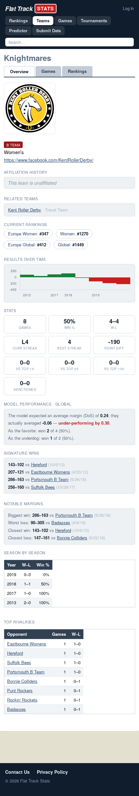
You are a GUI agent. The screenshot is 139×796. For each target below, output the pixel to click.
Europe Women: (28, 234)
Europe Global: (27, 244)
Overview (19, 71)
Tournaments (94, 20)
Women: (74, 234)
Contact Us (17, 772)
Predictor (18, 30)
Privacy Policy (52, 772)
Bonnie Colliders (72, 538)
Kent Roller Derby (24, 210)
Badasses (60, 522)
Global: (71, 244)
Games (65, 20)
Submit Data (48, 30)
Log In (128, 8)
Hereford (39, 464)
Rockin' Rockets (22, 700)
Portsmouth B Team (50, 479)
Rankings (18, 20)
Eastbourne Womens (50, 472)
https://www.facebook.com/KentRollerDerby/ (48, 160)
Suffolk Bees (43, 487)
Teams (43, 20)
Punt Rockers (20, 690)
